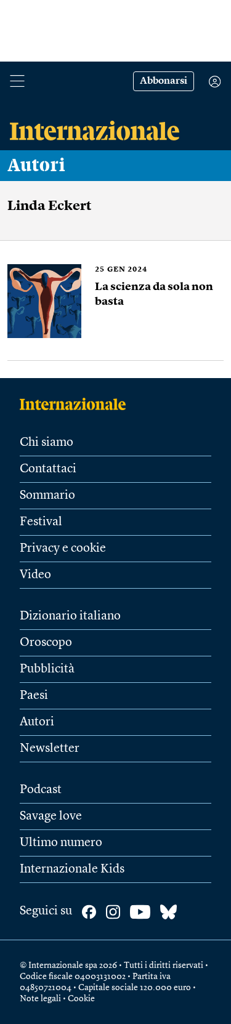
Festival (41, 522)
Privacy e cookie (63, 548)
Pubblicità (47, 669)
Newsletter (49, 749)
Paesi (34, 696)
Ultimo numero (61, 843)
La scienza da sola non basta (154, 294)
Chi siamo (46, 443)
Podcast (41, 790)
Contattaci (48, 469)
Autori (36, 165)
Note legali (40, 998)
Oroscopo (46, 643)
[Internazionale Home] (77, 404)
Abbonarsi (163, 81)
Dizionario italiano (70, 616)
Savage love (51, 816)
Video (35, 575)
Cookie (81, 998)
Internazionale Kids (72, 869)
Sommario (47, 496)
